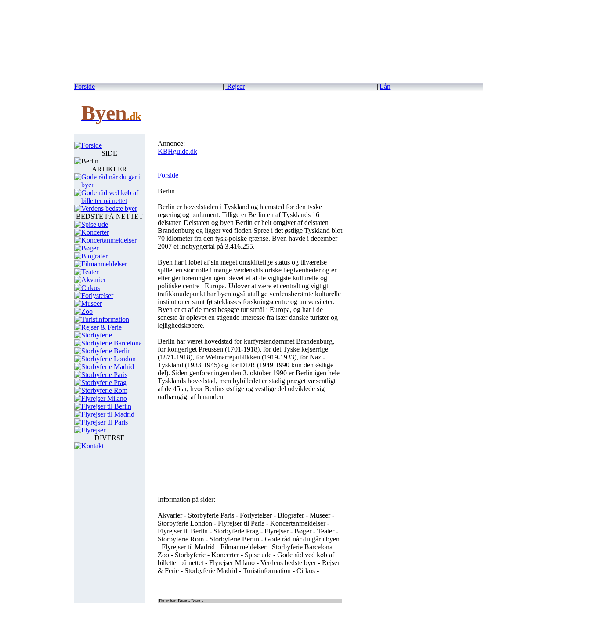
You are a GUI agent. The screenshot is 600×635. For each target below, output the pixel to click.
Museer (91, 303)
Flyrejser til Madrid (107, 414)
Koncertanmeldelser (109, 240)
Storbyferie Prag (104, 382)
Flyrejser (93, 430)
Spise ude (94, 224)
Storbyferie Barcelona (111, 343)
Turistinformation (105, 319)
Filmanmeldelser (104, 264)
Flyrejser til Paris (104, 422)
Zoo (87, 311)
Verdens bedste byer (109, 208)
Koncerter (95, 232)
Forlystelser (97, 295)
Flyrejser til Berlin (106, 406)
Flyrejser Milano (104, 398)
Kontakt (92, 446)
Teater (89, 272)
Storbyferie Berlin (106, 351)
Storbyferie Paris (104, 374)
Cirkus (90, 287)
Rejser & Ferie (101, 327)
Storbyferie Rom (104, 390)
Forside (84, 86)
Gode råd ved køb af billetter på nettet (109, 196)
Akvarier (93, 279)
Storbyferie (96, 335)
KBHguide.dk (177, 151)
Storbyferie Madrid (107, 366)
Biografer (94, 256)
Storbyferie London (108, 359)
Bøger (89, 248)
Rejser (235, 86)
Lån (385, 86)
